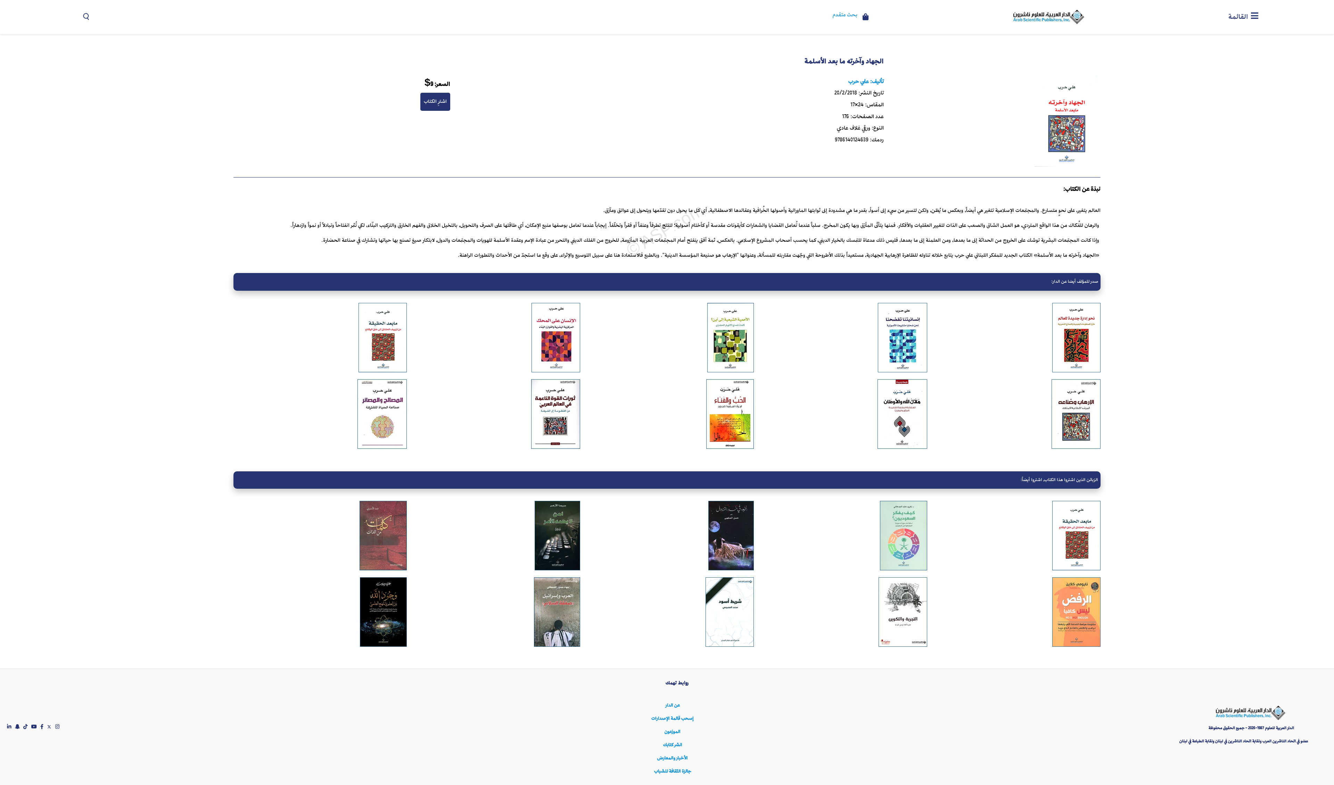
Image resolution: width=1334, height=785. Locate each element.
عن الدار (673, 705)
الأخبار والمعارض (672, 758)
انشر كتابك (672, 745)
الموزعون (673, 731)
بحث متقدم (845, 15)
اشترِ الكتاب (435, 101)
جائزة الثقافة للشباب (672, 771)
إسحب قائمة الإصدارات (672, 718)
